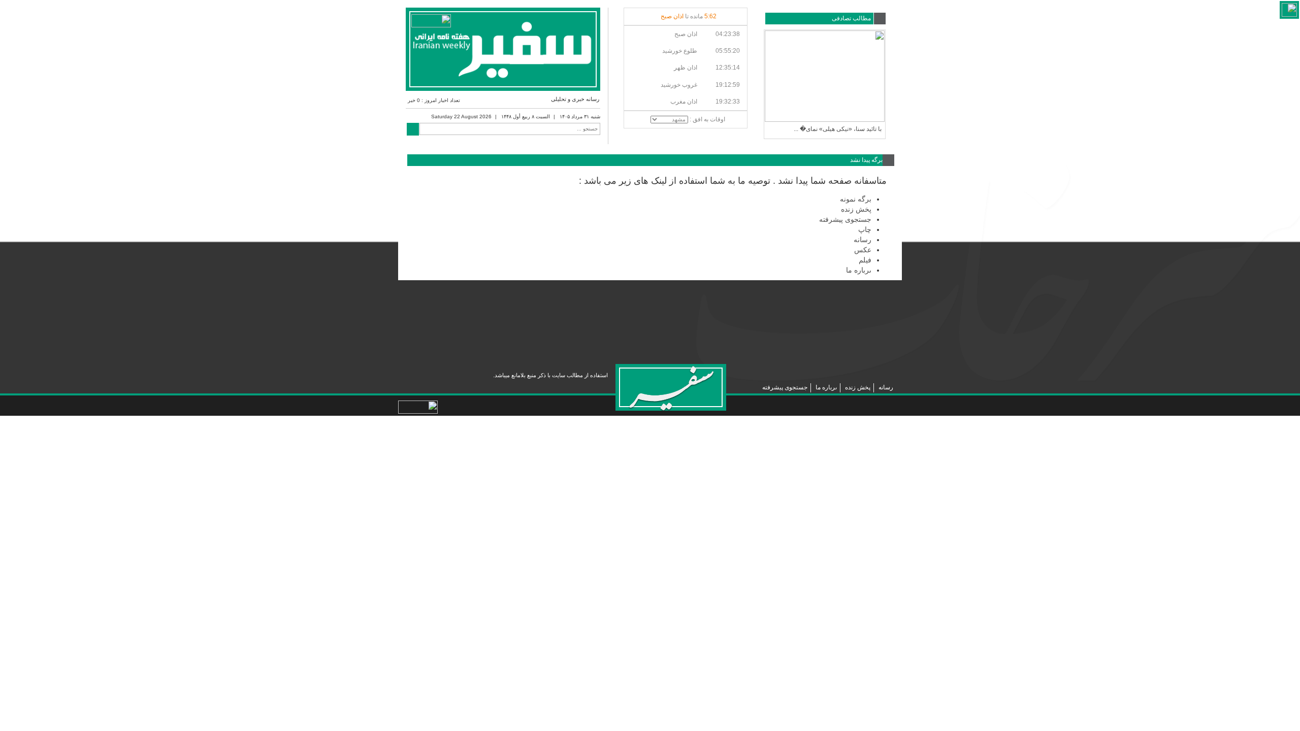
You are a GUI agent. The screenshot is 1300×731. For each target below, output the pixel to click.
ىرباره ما (858, 270)
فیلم (865, 260)
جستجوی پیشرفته (845, 219)
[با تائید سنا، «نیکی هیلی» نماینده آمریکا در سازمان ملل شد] (825, 76)
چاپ (864, 229)
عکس (862, 250)
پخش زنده (856, 209)
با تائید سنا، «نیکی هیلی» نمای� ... (838, 128)
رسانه (862, 240)
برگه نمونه (855, 199)
